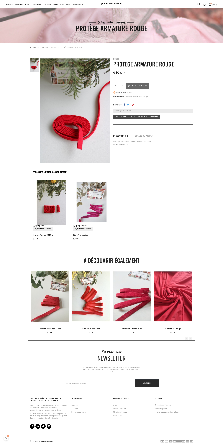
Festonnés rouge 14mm (50, 328)
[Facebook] (32, 426)
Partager (124, 104)
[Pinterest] (43, 426)
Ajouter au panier (139, 86)
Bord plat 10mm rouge (131, 328)
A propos (75, 408)
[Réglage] (204, 4)
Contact (74, 405)
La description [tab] (120, 136)
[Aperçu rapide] (47, 307)
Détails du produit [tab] (144, 136)
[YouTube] (37, 426)
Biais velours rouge (91, 328)
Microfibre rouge (173, 328)
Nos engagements (78, 412)
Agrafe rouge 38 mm (43, 235)
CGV (115, 405)
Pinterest (133, 104)
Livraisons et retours (121, 408)
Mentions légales (120, 412)
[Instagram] (49, 426)
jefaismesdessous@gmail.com (167, 412)
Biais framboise (80, 235)
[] (53, 307)
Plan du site (118, 415)
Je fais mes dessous (111, 4)
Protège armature (133, 96)
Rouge (116, 59)
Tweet (128, 104)
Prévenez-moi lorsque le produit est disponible (137, 116)
